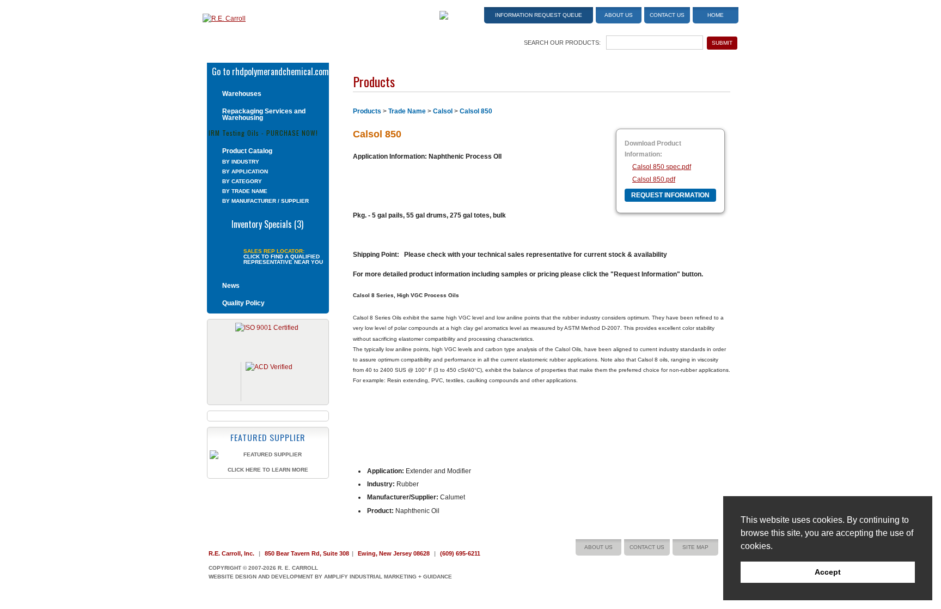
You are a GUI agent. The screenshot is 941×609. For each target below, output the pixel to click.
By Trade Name (244, 191)
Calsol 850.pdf (653, 179)
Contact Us (667, 15)
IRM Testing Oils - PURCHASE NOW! (263, 132)
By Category (242, 181)
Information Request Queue (538, 15)
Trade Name (407, 111)
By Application (245, 171)
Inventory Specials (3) (267, 223)
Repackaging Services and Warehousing (263, 114)
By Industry (240, 162)
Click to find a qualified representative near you (283, 259)
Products (367, 111)
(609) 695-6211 (460, 553)
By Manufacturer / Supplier (265, 201)
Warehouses (241, 94)
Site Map (695, 547)
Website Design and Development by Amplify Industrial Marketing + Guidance (330, 577)
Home (715, 15)
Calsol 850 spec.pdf (661, 167)
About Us (618, 15)
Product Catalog (247, 151)
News (231, 286)
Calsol (443, 111)
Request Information (670, 195)
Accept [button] (828, 572)
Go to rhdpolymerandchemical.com (270, 70)
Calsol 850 (476, 111)
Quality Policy (243, 303)
